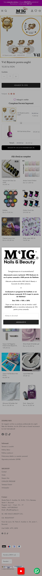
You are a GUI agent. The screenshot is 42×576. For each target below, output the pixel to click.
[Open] (21, 571)
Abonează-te (21, 322)
